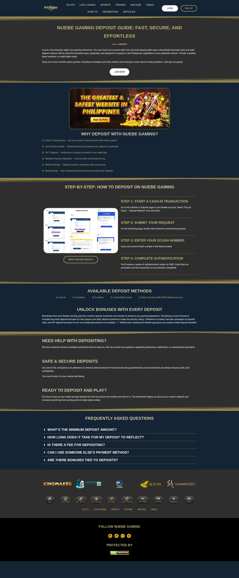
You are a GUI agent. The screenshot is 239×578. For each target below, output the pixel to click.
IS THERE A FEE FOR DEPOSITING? (76, 445)
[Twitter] (116, 536)
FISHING (120, 4)
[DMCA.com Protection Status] (119, 554)
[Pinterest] (129, 536)
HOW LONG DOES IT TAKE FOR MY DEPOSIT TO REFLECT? (95, 437)
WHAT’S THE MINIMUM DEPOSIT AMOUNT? (82, 429)
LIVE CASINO (88, 4)
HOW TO (93, 11)
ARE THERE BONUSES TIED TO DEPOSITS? (82, 460)
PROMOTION (110, 11)
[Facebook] (110, 536)
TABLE (150, 4)
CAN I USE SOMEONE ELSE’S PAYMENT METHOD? (88, 452)
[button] (119, 430)
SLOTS (71, 4)
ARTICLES (129, 11)
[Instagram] (123, 536)
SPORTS (105, 4)
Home (114, 44)
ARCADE (135, 4)
